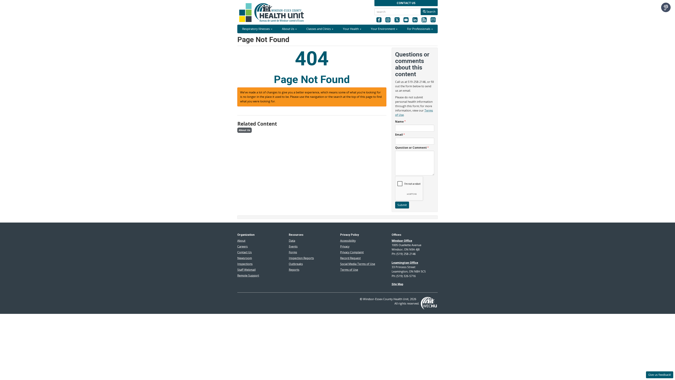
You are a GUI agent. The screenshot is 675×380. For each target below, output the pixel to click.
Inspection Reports (301, 258)
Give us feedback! (659, 375)
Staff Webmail (246, 270)
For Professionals (419, 29)
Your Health (351, 29)
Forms (293, 252)
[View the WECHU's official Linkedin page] (415, 20)
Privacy (344, 246)
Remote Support (248, 275)
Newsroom (244, 258)
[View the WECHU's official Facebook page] (378, 20)
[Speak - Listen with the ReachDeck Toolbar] (666, 7)
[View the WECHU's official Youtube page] (406, 20)
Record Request (350, 258)
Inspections (245, 264)
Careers (242, 246)
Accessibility (348, 241)
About (241, 241)
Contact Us (244, 252)
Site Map (397, 284)
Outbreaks (296, 264)
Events (293, 246)
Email (399, 135)
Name (399, 122)
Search (430, 12)
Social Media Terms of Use (357, 264)
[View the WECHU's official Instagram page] (387, 20)
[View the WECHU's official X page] (397, 20)
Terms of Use (349, 270)
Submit (402, 205)
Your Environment (383, 29)
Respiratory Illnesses (256, 29)
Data (292, 241)
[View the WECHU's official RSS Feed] (424, 20)
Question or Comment (411, 148)
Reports (294, 270)
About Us (288, 29)
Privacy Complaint (352, 252)
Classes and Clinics (319, 29)
